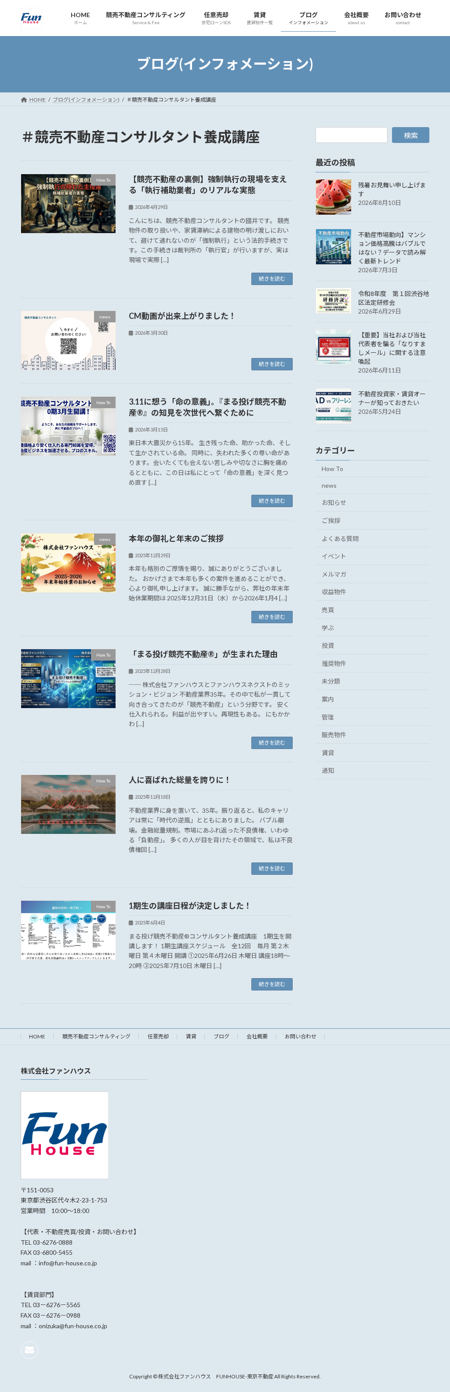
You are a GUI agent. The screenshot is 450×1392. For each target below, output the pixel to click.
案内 (328, 699)
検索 (411, 135)
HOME (37, 1036)
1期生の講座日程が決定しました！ (190, 905)
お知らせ (334, 502)
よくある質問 (340, 538)
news (329, 485)
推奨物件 (334, 663)
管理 (328, 716)
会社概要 (257, 1036)
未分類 (331, 681)
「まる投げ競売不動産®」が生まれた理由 (203, 654)
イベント (334, 556)
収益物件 (334, 592)
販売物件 (334, 734)
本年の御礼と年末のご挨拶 (176, 538)
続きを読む (272, 278)
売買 (328, 610)
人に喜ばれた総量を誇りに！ (180, 780)
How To (332, 468)
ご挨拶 (331, 520)
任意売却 (158, 1036)
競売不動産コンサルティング (96, 1036)
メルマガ (334, 573)
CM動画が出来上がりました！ (182, 316)
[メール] (29, 1350)
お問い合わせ (300, 1036)
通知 (328, 770)
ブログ (221, 1036)
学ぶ (328, 627)
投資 (328, 645)
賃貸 (328, 752)
